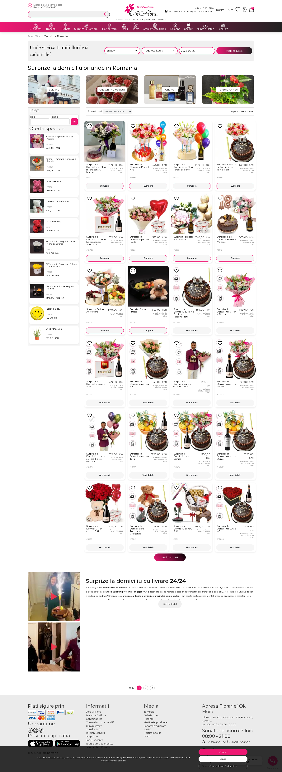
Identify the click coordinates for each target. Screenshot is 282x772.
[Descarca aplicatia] (40, 743)
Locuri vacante (94, 740)
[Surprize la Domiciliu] (86, 25)
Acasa (31, 36)
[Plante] (135, 25)
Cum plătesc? (94, 726)
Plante (135, 29)
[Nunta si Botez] (205, 25)
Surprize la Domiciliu (86, 29)
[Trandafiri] (51, 25)
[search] (106, 14)
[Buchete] (65, 25)
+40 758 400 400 (179, 11)
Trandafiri (51, 29)
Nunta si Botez (205, 29)
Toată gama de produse (99, 743)
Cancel (223, 759)
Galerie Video (151, 715)
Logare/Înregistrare (155, 726)
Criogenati (36, 29)
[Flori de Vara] (109, 25)
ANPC (147, 729)
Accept (223, 752)
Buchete (65, 29)
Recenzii (148, 718)
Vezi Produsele (234, 50)
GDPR (147, 736)
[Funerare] (223, 25)
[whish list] (238, 11)
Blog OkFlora (93, 711)
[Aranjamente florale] (155, 25)
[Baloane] (175, 25)
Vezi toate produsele (155, 722)
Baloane (175, 29)
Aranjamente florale (155, 29)
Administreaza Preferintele (223, 766)
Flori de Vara (109, 29)
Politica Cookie (108, 760)
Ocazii (124, 29)
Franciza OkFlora (96, 715)
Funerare (223, 29)
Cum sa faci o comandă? (100, 722)
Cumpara (105, 186)
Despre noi (92, 736)
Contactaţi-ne (94, 718)
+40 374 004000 (204, 11)
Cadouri (188, 29)
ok (74, 121)
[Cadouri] (188, 25)
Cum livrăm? (93, 729)
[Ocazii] (124, 25)
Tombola (149, 711)
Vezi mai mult (170, 557)
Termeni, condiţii (95, 732)
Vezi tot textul (170, 604)
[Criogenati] (36, 25)
